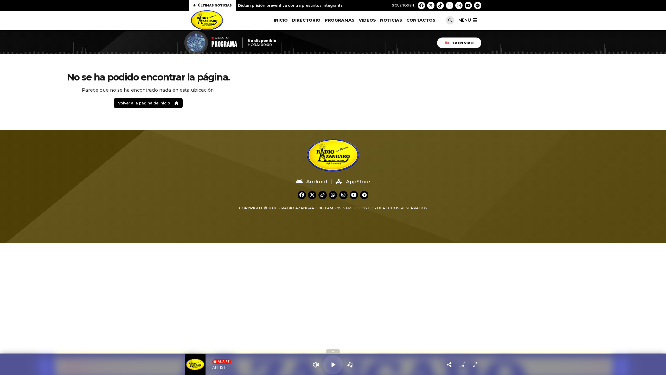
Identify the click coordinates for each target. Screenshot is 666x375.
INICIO (281, 20)
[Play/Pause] (333, 364)
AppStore (358, 182)
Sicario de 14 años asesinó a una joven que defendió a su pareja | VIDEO (307, 6)
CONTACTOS (421, 20)
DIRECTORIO (306, 20)
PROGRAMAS (340, 20)
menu (464, 20)
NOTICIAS (391, 20)
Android (316, 182)
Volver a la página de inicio (144, 103)
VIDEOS (367, 20)
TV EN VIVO (462, 43)
